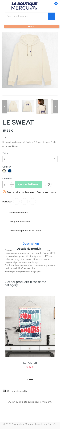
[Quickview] (43, 354)
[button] (27, 379)
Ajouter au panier (28, 184)
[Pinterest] (33, 201)
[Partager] (16, 201)
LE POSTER (30, 362)
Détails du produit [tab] (29, 249)
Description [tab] (31, 243)
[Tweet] (24, 201)
